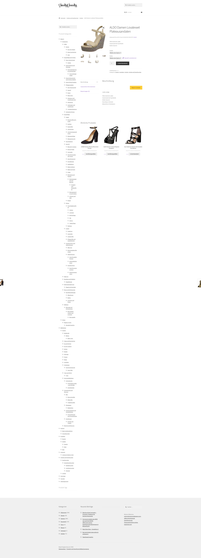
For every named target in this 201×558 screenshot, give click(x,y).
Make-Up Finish (71, 169)
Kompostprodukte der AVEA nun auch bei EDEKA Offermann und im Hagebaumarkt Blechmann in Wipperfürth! (90, 522)
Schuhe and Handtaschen (72, 18)
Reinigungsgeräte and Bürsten (72, 180)
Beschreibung (84, 82)
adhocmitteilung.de (129, 518)
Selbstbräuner (71, 254)
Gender (64, 441)
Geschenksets (69, 141)
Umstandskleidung (68, 378)
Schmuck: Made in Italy (68, 455)
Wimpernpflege (71, 136)
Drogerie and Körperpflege (73, 187)
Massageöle (72, 317)
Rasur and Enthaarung (69, 290)
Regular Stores (67, 322)
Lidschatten (71, 129)
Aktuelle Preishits (70, 325)
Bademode (66, 333)
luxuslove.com (128, 524)
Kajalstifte (70, 126)
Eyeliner (69, 124)
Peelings (70, 226)
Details (134, 37)
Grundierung (71, 161)
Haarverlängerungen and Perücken (72, 70)
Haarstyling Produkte (71, 82)
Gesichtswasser (71, 159)
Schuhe (81, 18)
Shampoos (70, 102)
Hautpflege (67, 114)
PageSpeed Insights (88, 537)
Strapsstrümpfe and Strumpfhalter (71, 411)
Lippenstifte (70, 236)
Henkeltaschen (69, 465)
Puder (69, 172)
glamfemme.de (128, 520)
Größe (111, 50)
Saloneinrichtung (70, 112)
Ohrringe (66, 354)
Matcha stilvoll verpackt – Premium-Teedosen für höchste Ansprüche (89, 514)
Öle (70, 218)
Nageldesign (69, 282)
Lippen (67, 228)
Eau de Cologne (71, 49)
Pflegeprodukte (69, 85)
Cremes (71, 210)
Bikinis (67, 336)
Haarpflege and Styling (69, 57)
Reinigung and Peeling (71, 175)
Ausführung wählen (91, 154)
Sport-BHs (70, 370)
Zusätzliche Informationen (88, 86)
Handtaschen (65, 460)
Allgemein (63, 512)
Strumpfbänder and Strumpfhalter (72, 415)
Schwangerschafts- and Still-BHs (72, 384)
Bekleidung (63, 328)
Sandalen (121, 72)
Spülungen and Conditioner (71, 105)
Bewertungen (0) (85, 91)
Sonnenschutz (71, 265)
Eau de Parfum (67, 343)
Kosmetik (63, 521)
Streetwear (66, 365)
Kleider (65, 351)
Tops (67, 375)
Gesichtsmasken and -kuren (72, 155)
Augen (67, 117)
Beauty (62, 39)
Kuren (69, 93)
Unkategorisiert (64, 481)
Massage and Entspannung (69, 308)
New (63, 449)
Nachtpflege (72, 215)
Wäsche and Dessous (69, 425)
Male (65, 447)
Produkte (63, 436)
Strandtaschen (66, 433)
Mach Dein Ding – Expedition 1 (91, 529)
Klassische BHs (71, 397)
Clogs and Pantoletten (69, 341)
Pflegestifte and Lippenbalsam (71, 240)
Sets (69, 55)
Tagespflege (72, 223)
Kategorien (65, 41)
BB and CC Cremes (72, 147)
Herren (67, 47)
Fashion (62, 428)
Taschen (63, 478)
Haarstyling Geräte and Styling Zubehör (71, 78)
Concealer (70, 152)
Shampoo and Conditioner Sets (72, 99)
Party (62, 524)
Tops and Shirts (68, 373)
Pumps (65, 357)
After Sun (70, 247)
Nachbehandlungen (70, 292)
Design (62, 515)
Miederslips (70, 408)
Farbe (111, 56)
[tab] (90, 82)
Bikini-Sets (70, 338)
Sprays (71, 220)
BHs (67, 394)
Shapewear (68, 405)
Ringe (65, 359)
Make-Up (66, 276)
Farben (69, 63)
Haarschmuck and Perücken (70, 66)
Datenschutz (62, 549)
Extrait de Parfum (72, 52)
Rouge (69, 200)
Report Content (136, 87)
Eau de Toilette (67, 346)
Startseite (63, 18)
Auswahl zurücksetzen (130, 58)
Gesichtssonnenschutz (73, 268)
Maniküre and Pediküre (69, 279)
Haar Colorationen (70, 60)
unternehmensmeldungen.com (132, 516)
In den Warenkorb (122, 63)
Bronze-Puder (71, 149)
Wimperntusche (71, 139)
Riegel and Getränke (71, 287)
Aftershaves (70, 295)
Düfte (65, 44)
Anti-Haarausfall (72, 87)
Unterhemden (71, 387)
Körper (67, 203)
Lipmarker (70, 234)
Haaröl (69, 90)
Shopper (68, 471)
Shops (63, 320)
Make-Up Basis (71, 167)
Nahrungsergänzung (69, 284)
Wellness (66, 304)
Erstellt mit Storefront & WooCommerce (78, 549)
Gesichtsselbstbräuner (73, 257)
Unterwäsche (69, 381)
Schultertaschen (70, 468)
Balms (69, 298)
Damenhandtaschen (69, 463)
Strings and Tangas (70, 422)
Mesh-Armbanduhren (67, 431)
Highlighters (71, 164)
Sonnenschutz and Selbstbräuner (70, 244)
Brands (64, 439)
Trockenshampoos (72, 109)
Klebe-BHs (70, 400)
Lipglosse (70, 231)
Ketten (65, 349)
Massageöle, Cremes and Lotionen (71, 313)
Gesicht (68, 144)
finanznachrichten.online (131, 522)
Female (66, 444)
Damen (117, 72)
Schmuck (63, 452)
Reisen (62, 527)
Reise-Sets (70, 95)
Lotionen (71, 212)
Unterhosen (69, 419)
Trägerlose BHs (71, 402)
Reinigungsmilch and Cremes (73, 192)
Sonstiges (63, 476)
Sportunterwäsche (70, 367)
